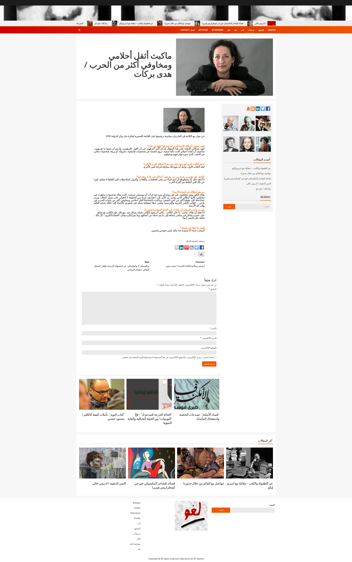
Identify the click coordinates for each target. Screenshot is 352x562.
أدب (242, 30)
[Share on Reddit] (191, 247)
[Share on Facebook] (202, 247)
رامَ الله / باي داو (115, 23)
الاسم (213, 328)
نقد (235, 30)
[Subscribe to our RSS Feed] (253, 108)
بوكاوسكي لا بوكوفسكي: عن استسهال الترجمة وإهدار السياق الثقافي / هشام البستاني (121, 266)
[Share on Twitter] (196, 247)
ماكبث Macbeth (152, 200)
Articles (203, 30)
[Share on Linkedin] (181, 247)
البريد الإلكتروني (208, 338)
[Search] (79, 30)
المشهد (261, 30)
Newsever (185, 558)
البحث (272, 505)
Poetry (137, 518)
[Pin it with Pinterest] (186, 247)
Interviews (217, 30)
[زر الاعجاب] (201, 254)
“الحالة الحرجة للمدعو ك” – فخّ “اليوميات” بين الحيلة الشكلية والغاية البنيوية (150, 418)
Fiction (137, 508)
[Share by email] (177, 247)
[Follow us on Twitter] (263, 108)
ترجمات (251, 30)
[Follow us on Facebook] (268, 108)
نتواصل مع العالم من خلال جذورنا (192, 23)
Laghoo (272, 30)
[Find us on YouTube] (248, 108)
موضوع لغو (135, 543)
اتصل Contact (188, 30)
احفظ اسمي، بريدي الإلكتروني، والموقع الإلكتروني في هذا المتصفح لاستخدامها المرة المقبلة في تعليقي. (168, 357)
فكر (228, 30)
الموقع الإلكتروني (208, 347)
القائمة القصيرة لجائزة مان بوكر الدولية (130, 136)
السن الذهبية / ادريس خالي (86, 23)
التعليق (212, 289)
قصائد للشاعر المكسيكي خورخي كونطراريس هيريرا (236, 23)
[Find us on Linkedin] (258, 108)
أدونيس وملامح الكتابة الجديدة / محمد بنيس (185, 264)
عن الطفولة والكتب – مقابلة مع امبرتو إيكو (150, 23)
